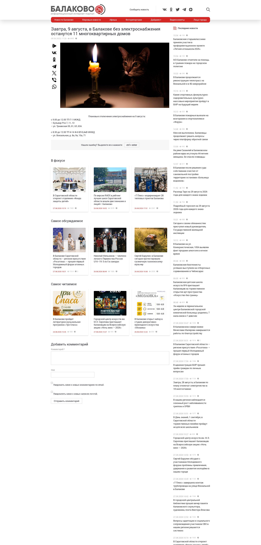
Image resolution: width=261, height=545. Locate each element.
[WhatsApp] (55, 87)
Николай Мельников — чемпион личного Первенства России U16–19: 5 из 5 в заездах (110, 258)
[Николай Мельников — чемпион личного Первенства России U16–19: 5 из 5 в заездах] (110, 240)
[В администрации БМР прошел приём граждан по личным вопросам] (198, 361)
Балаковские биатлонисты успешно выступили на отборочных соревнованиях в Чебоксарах (191, 268)
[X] (55, 73)
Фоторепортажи (134, 19)
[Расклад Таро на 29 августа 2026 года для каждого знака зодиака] (186, 188)
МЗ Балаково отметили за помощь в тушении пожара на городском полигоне (191, 63)
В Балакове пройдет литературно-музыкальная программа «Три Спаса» (66, 322)
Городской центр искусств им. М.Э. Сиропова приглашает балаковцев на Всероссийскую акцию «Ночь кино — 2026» (110, 323)
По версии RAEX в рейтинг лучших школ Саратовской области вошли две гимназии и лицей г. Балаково (110, 199)
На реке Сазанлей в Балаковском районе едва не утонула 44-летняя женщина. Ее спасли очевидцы (190, 153)
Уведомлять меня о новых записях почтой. (75, 393)
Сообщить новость (139, 9)
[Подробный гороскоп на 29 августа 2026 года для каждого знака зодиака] (186, 202)
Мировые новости (91, 19)
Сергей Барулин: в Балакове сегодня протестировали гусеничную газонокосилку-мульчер (149, 260)
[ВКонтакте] (55, 52)
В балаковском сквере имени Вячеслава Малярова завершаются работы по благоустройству (191, 330)
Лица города (200, 19)
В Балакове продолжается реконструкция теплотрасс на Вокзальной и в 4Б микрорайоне (189, 80)
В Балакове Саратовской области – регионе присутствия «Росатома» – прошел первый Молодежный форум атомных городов (69, 261)
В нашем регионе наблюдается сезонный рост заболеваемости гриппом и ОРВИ (189, 403)
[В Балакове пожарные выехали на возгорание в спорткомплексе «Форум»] (186, 112)
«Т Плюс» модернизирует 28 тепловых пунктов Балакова (149, 197)
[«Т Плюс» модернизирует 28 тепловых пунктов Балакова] (151, 179)
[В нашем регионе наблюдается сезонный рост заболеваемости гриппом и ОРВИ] (198, 396)
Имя (53, 370)
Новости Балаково (63, 19)
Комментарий (58, 349)
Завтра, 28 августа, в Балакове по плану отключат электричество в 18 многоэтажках (190, 385)
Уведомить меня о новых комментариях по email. (78, 384)
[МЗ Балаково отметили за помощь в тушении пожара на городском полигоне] (186, 56)
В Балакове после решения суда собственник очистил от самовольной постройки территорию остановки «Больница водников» (191, 174)
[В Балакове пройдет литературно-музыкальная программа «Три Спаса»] (69, 303)
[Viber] (55, 80)
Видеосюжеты (177, 19)
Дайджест (156, 19)
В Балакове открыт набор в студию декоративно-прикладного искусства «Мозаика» (149, 323)
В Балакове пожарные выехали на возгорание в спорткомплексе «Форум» (190, 118)
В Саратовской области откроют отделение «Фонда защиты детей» (67, 198)
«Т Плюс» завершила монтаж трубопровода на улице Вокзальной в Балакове (191, 486)
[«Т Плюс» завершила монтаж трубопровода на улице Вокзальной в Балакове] (198, 479)
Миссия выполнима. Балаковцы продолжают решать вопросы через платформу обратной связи (190, 136)
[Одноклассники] (55, 59)
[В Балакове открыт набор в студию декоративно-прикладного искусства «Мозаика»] (151, 303)
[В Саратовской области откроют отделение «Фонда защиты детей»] (69, 179)
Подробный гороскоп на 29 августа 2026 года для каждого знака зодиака (191, 209)
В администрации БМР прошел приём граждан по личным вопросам (189, 368)
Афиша (113, 19)
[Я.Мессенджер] (55, 46)
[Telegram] (55, 66)
